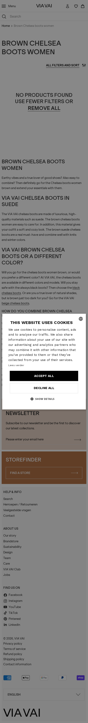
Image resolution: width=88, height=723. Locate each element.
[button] (43, 398)
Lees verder (16, 365)
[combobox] (81, 319)
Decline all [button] (44, 388)
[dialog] (44, 361)
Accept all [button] (44, 376)
